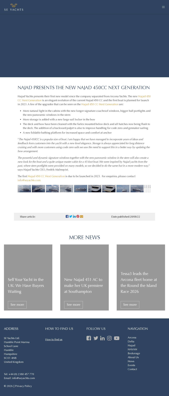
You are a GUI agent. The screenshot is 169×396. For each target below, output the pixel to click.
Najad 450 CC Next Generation (99, 104)
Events (131, 365)
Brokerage (134, 353)
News (131, 361)
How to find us (53, 339)
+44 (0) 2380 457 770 (21, 374)
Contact (132, 369)
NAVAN (132, 349)
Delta (131, 341)
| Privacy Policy (22, 386)
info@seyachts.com (29, 180)
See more (17, 305)
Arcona (132, 337)
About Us (133, 357)
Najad (131, 345)
